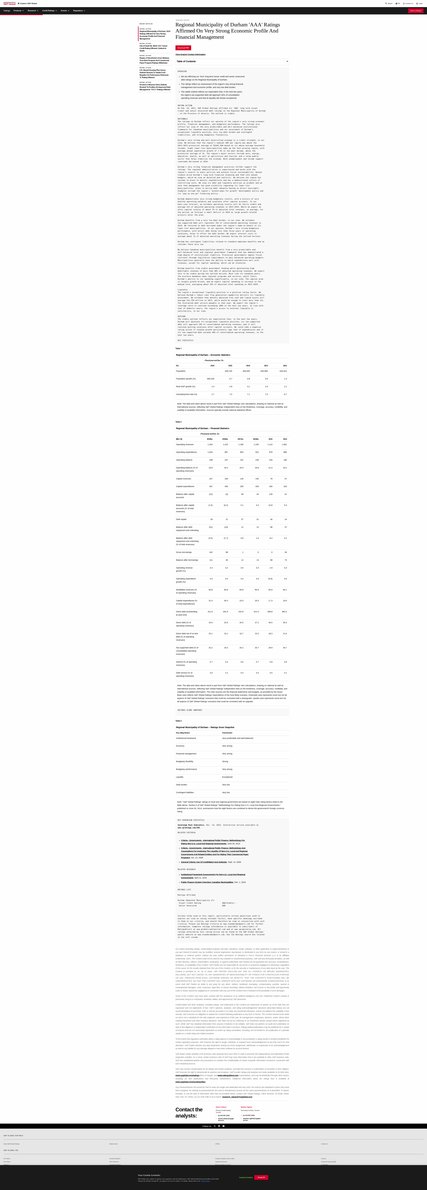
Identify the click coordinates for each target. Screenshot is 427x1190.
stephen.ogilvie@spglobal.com (252, 1119)
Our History (7, 1162)
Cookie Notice (205, 1181)
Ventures (6, 1165)
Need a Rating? (415, 11)
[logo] (10, 3)
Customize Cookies (246, 1177)
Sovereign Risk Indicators (191, 825)
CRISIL (217, 1144)
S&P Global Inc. (11, 1150)
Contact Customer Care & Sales (225, 1158)
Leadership (324, 1165)
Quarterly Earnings (115, 1165)
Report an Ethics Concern (223, 1165)
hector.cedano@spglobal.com (226, 1119)
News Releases (114, 1162)
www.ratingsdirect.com (228, 1075)
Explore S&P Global (28, 3)
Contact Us (409, 3)
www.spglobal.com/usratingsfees (190, 1082)
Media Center (113, 1144)
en (399, 3)
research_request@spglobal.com (237, 1097)
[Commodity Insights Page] (215, 1126)
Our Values (7, 1158)
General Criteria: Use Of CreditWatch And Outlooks (204, 862)
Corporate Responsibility (328, 1162)
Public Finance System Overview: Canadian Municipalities (207, 882)
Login (421, 3)
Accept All (261, 1177)
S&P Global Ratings (13, 1136)
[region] (213, 1177)
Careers (323, 1158)
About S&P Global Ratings (11, 1144)
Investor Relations (114, 1158)
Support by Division (221, 1162)
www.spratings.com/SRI (189, 828)
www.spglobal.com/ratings (187, 1075)
